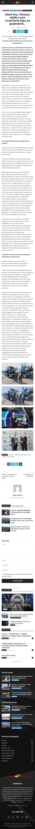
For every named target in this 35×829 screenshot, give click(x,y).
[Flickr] (13, 817)
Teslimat (19, 10)
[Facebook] (14, 31)
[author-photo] (17, 493)
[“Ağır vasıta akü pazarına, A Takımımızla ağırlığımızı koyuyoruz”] (17, 602)
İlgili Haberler (6, 506)
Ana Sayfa (4, 6)
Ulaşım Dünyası (18, 495)
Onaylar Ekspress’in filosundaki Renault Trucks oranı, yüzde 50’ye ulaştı (22, 520)
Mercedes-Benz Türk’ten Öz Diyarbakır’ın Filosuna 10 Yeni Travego (20, 529)
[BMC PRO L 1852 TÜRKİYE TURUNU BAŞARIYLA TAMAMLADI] (6, 687)
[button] (3, 2)
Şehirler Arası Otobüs (27, 10)
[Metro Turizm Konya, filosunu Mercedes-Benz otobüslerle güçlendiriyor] (5, 616)
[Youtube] (26, 817)
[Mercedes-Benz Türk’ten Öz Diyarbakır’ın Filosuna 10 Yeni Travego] (6, 529)
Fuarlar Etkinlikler (15, 709)
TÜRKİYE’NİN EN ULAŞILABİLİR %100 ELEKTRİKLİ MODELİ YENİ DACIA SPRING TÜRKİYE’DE (15, 646)
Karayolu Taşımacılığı (16, 688)
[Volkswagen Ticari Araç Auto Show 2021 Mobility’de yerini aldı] (6, 708)
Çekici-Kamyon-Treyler (5, 522)
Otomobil (13, 625)
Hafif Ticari (14, 696)
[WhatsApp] (22, 31)
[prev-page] (3, 535)
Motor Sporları (5, 638)
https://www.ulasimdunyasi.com (17, 497)
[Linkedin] (26, 31)
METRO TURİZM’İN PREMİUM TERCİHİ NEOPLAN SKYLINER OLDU (20, 512)
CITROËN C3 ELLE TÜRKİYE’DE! (28, 475)
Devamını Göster (17, 661)
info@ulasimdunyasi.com (20, 805)
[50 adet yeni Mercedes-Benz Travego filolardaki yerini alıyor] (6, 717)
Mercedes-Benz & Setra (5, 531)
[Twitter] (18, 31)
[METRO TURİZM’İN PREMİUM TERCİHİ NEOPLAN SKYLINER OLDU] (6, 512)
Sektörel (5, 609)
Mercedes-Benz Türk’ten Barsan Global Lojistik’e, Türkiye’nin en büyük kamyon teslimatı (22, 724)
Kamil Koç (11, 454)
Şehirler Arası (11, 6)
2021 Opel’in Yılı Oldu (8, 655)
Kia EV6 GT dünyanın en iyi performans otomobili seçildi (9, 476)
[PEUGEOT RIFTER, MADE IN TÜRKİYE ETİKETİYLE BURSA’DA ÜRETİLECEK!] (6, 695)
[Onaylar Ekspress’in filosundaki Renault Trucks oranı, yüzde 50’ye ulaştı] (6, 521)
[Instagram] (17, 817)
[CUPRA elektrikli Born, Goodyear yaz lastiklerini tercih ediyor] (5, 623)
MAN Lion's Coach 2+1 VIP (8, 456)
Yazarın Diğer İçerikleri (18, 506)
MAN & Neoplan (20, 6)
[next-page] (5, 535)
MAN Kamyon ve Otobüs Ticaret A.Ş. (23, 454)
